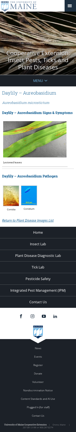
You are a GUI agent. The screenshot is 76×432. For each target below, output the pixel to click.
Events (38, 356)
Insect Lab (38, 244)
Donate (38, 373)
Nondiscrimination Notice (38, 390)
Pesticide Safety (38, 278)
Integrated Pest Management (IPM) (38, 290)
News (38, 348)
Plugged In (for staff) (38, 407)
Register (38, 365)
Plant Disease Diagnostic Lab (38, 255)
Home (38, 232)
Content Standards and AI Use (38, 399)
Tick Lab (38, 267)
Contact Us (38, 302)
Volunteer (38, 382)
